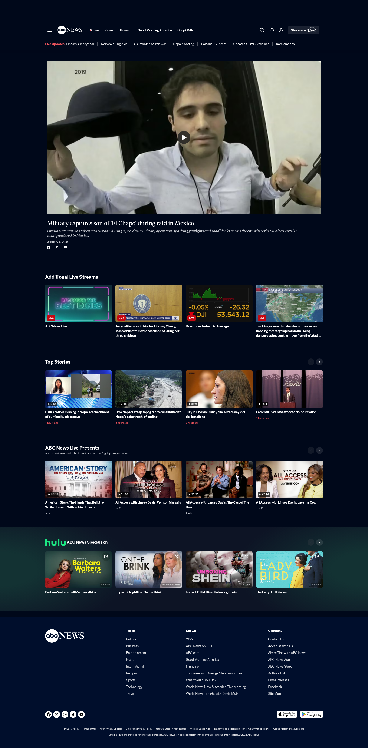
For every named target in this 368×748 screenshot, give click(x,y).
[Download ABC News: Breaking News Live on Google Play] (311, 714)
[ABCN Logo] (70, 30)
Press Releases (278, 680)
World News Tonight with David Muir (212, 693)
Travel (130, 693)
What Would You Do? (201, 680)
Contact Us (276, 639)
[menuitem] (80, 44)
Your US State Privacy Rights (170, 729)
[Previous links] (311, 542)
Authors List (276, 673)
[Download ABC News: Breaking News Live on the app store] (287, 714)
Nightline (192, 666)
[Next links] (319, 542)
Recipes (131, 673)
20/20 (190, 639)
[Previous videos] (311, 361)
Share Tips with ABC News (287, 653)
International (135, 666)
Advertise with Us (280, 646)
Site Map (274, 693)
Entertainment (136, 653)
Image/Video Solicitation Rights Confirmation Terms (242, 729)
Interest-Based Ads (199, 729)
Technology (134, 687)
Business (132, 646)
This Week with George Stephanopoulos (214, 673)
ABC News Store (280, 666)
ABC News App (279, 659)
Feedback (275, 687)
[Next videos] (319, 361)
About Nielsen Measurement (288, 729)
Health (130, 659)
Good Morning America (202, 659)
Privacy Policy (71, 729)
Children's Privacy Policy (139, 729)
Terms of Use (89, 729)
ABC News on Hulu (199, 646)
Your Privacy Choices (111, 729)
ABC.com (192, 653)
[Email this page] (65, 247)
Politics (131, 639)
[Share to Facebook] (48, 247)
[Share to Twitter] (57, 247)
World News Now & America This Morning (216, 687)
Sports (130, 680)
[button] (49, 30)
